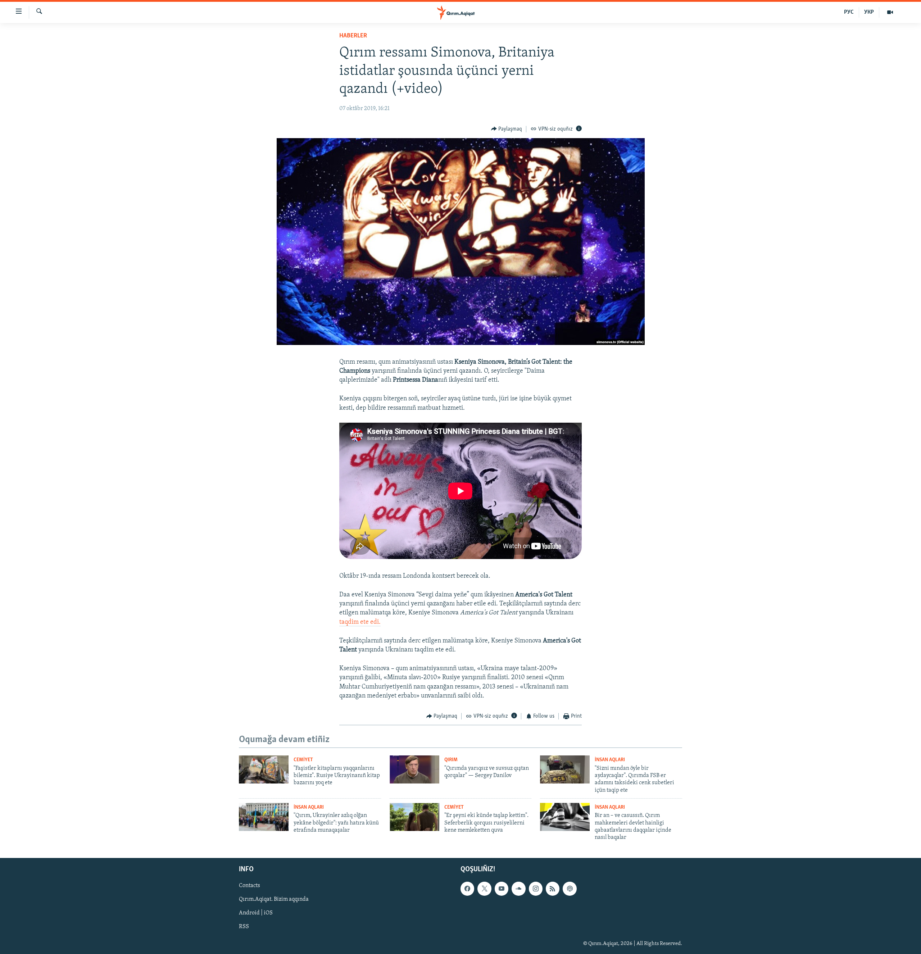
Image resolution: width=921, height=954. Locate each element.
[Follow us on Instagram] (536, 888)
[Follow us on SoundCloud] (518, 888)
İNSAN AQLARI (610, 760)
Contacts (249, 886)
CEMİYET (303, 760)
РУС (849, 12)
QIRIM (451, 760)
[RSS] (552, 888)
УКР (869, 12)
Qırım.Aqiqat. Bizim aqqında (274, 899)
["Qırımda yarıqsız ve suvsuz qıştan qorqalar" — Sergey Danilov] (414, 769)
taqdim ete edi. (360, 622)
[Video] (890, 12)
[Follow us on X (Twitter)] (484, 888)
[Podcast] (569, 888)
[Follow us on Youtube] (501, 888)
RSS (244, 927)
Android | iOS (256, 913)
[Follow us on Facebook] (467, 888)
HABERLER (353, 36)
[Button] (506, 129)
